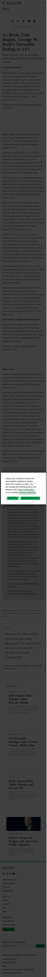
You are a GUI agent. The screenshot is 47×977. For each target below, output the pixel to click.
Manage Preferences (30, 498)
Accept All (12, 498)
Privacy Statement (27, 492)
